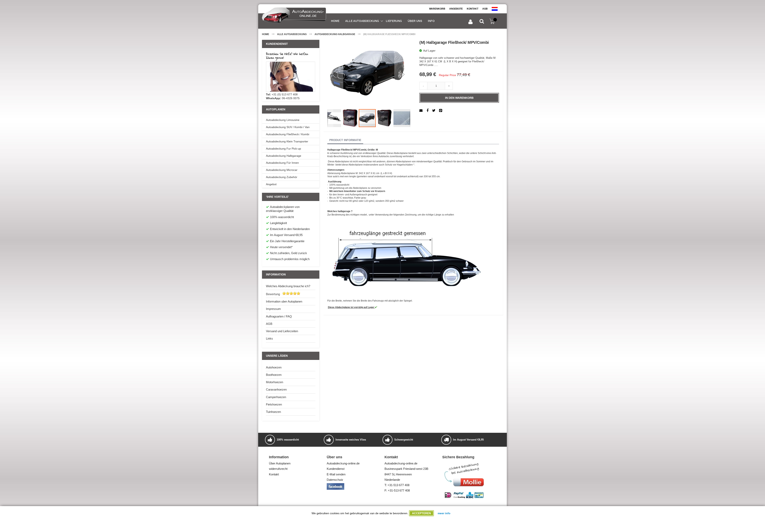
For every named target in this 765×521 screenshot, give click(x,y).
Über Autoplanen (279, 463)
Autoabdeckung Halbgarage (335, 34)
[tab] (345, 140)
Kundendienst (335, 468)
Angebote (456, 8)
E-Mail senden (336, 474)
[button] (335, 74)
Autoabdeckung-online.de (343, 463)
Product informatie (345, 140)
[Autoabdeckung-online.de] (294, 15)
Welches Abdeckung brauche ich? (288, 286)
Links (269, 338)
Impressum (273, 308)
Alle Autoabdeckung (292, 34)
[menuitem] (335, 21)
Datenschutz (335, 479)
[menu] (383, 21)
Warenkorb (437, 8)
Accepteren (421, 513)
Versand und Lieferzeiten (282, 331)
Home (265, 34)
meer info (444, 513)
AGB (485, 8)
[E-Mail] (421, 110)
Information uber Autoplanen (284, 301)
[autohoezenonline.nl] (495, 9)
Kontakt (472, 8)
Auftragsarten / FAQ (279, 316)
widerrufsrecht (278, 468)
